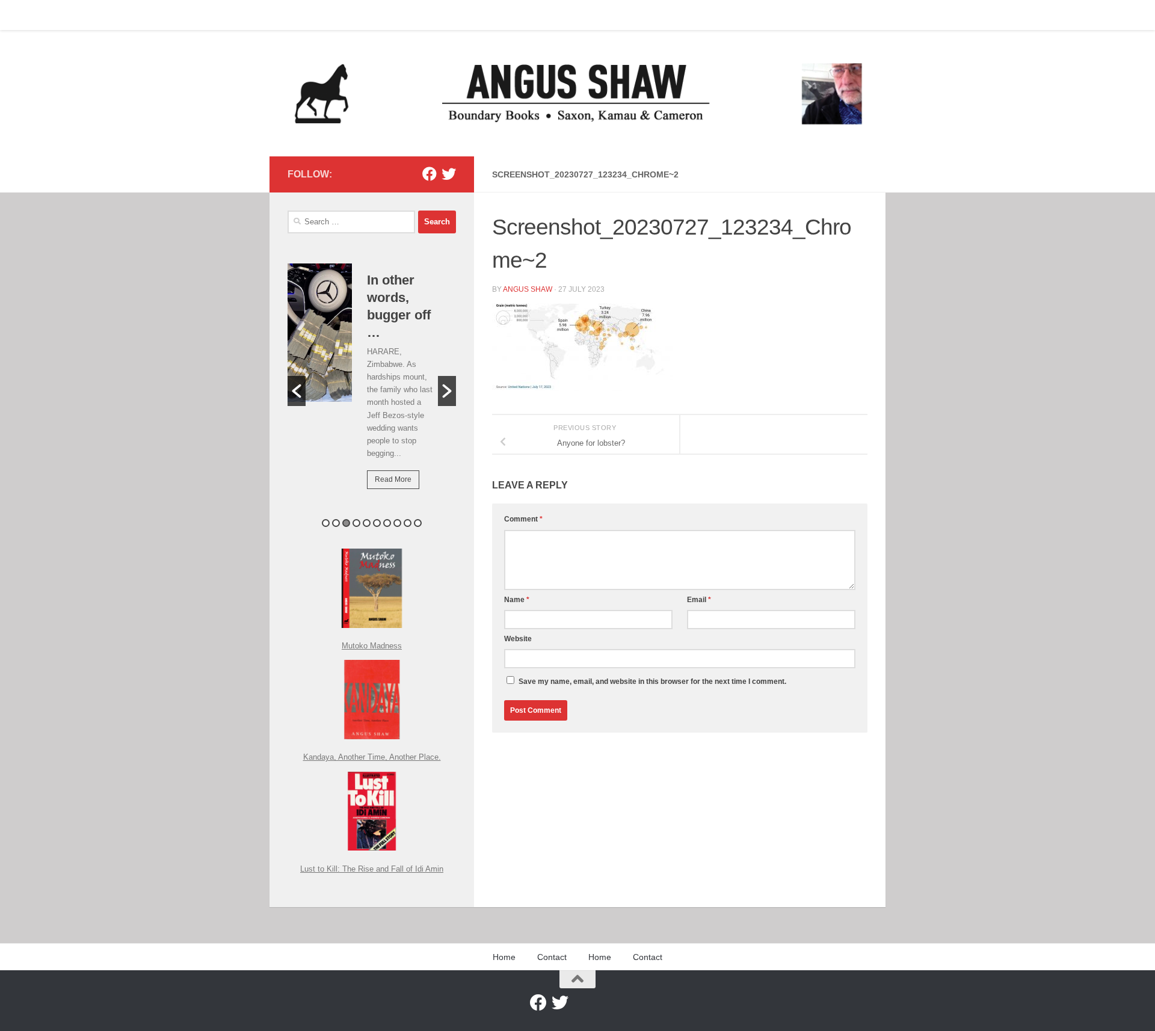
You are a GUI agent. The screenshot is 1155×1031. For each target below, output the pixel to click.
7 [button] (387, 523)
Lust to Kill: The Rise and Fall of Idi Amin (371, 868)
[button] (297, 391)
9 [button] (407, 523)
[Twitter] (449, 174)
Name (516, 600)
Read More (393, 479)
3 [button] (346, 523)
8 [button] (397, 523)
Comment (523, 519)
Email (699, 600)
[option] (372, 384)
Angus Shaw (527, 289)
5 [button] (367, 523)
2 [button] (336, 523)
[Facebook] (429, 174)
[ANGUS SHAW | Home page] (577, 93)
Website (518, 639)
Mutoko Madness (372, 645)
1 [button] (326, 523)
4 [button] (356, 523)
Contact (332, 15)
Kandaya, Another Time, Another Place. (372, 757)
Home (289, 15)
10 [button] (418, 523)
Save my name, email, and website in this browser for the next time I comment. (652, 681)
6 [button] (377, 523)
